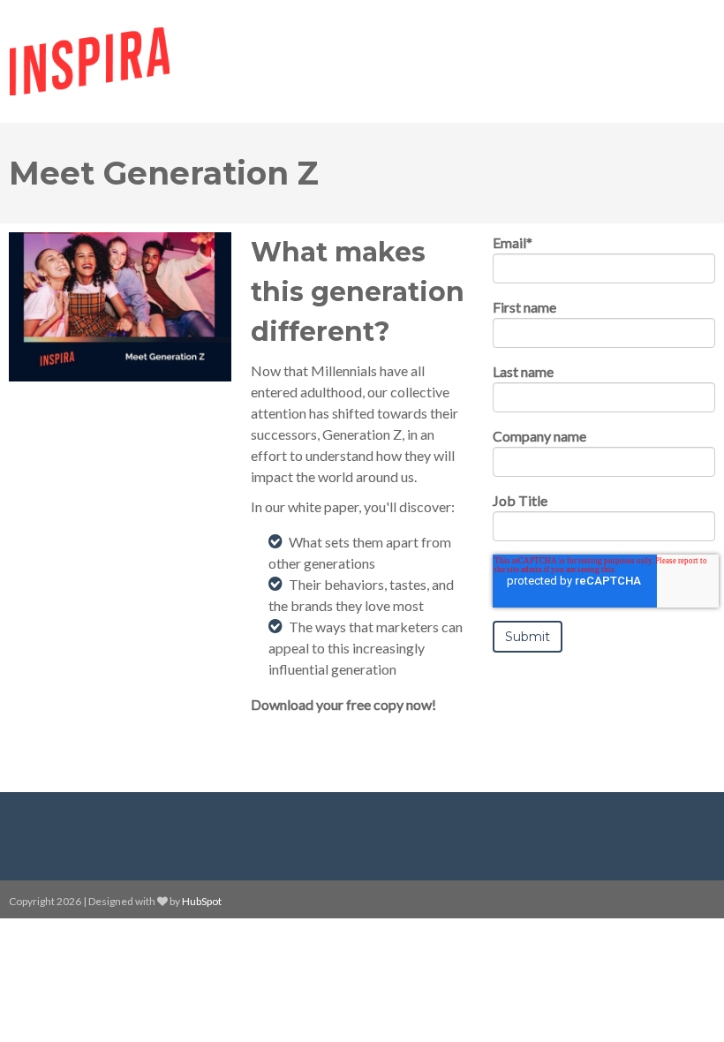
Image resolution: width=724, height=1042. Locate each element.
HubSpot (202, 901)
